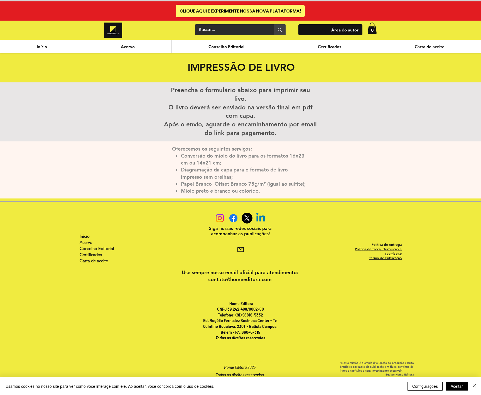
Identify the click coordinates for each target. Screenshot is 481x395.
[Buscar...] (280, 29)
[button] (372, 28)
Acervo (86, 242)
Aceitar (457, 386)
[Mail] (240, 249)
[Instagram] (219, 218)
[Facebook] (233, 218)
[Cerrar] (474, 386)
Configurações (425, 386)
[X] (247, 218)
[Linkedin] (260, 218)
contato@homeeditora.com (240, 279)
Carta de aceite (94, 260)
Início (85, 236)
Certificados (91, 254)
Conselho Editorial (97, 248)
